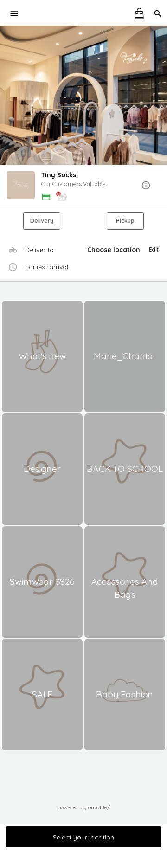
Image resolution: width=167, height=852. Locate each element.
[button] (83, 186)
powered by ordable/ (84, 807)
